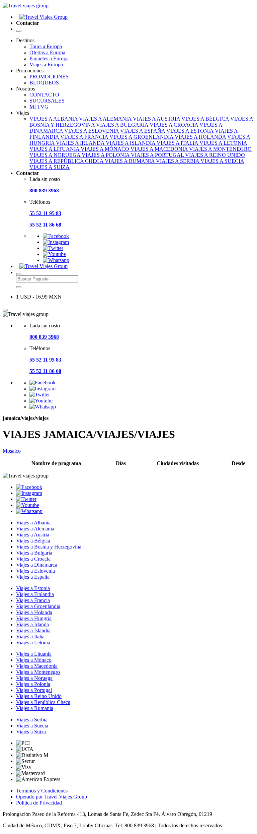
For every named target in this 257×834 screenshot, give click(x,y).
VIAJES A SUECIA (222, 161)
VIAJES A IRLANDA (81, 143)
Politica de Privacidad (39, 803)
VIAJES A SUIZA (49, 167)
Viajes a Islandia (33, 630)
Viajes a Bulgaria (34, 553)
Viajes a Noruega (34, 678)
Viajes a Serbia (32, 719)
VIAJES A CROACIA (174, 125)
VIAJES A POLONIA (106, 155)
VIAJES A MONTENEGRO (220, 149)
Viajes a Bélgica (33, 540)
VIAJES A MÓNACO (106, 149)
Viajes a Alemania (35, 528)
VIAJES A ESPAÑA (143, 131)
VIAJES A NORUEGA (55, 155)
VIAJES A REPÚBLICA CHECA (67, 161)
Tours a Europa (45, 46)
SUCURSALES (47, 101)
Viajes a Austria (32, 534)
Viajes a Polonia (33, 684)
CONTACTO (44, 95)
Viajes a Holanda (34, 612)
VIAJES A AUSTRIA (157, 119)
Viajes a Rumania (34, 708)
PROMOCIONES (49, 76)
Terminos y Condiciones (42, 790)
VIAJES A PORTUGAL (158, 155)
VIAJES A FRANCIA (84, 137)
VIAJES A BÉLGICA (205, 119)
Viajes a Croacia (33, 559)
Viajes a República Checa (43, 702)
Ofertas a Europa (47, 52)
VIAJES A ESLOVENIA (92, 131)
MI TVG (39, 107)
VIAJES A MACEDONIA (160, 149)
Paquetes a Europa (49, 58)
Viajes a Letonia (33, 642)
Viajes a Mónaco (34, 660)
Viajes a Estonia (33, 588)
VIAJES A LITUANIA (55, 149)
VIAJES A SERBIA (178, 161)
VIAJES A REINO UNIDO (215, 155)
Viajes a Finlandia (35, 594)
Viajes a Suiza (31, 731)
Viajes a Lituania (34, 654)
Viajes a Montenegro (38, 672)
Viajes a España (33, 577)
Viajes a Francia (33, 600)
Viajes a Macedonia (37, 666)
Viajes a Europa (46, 64)
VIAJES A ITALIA (178, 143)
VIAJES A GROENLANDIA (142, 137)
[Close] (5, 310)
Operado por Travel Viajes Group (51, 796)
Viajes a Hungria (34, 618)
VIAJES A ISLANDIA (131, 143)
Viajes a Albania (33, 522)
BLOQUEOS (44, 82)
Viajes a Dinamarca (36, 565)
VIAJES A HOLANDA (201, 137)
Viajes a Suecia (32, 725)
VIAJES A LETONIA (223, 143)
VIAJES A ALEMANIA (106, 119)
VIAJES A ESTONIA (190, 131)
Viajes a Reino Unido (39, 696)
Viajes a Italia (30, 636)
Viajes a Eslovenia (35, 571)
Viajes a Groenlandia (38, 606)
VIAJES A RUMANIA (130, 161)
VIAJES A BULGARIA (123, 125)
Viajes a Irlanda (32, 624)
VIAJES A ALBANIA (54, 119)
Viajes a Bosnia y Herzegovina (48, 547)
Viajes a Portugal (34, 690)
